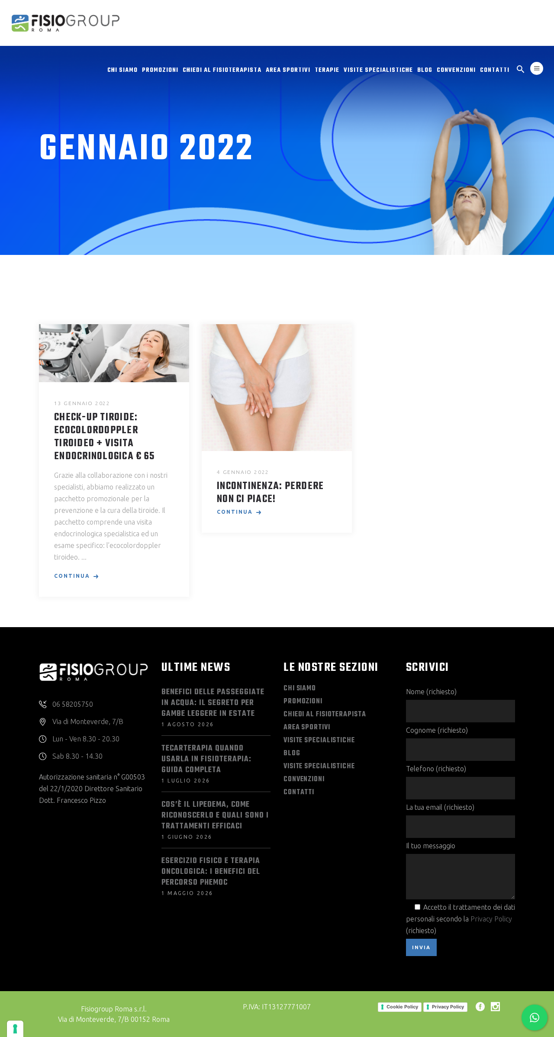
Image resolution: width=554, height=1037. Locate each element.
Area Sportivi (306, 727)
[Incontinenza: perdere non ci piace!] (277, 387)
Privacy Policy (491, 919)
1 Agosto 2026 (187, 724)
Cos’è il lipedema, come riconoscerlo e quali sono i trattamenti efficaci (215, 816)
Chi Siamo (299, 688)
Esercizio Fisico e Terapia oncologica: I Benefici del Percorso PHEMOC (210, 872)
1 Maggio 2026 (187, 893)
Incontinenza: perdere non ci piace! (270, 493)
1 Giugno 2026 (187, 837)
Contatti (298, 792)
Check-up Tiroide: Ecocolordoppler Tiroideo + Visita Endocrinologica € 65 (104, 437)
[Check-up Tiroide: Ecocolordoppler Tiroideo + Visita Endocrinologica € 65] (114, 353)
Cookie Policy (402, 1007)
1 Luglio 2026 (185, 780)
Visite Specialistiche (319, 740)
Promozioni (302, 701)
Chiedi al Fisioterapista (324, 714)
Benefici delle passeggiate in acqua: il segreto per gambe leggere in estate (212, 703)
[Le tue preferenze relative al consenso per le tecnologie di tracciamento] (15, 1029)
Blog (291, 753)
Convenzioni (304, 779)
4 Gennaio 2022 (243, 472)
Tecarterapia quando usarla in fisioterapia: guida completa (206, 759)
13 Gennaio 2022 (82, 403)
